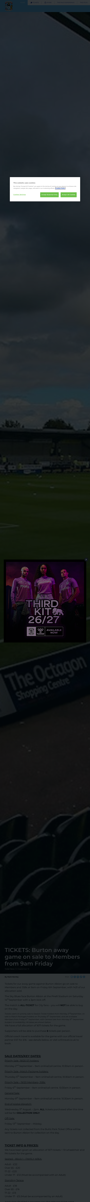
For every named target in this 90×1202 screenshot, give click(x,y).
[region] (45, 189)
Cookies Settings (19, 194)
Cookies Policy (60, 188)
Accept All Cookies (68, 194)
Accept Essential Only (49, 194)
